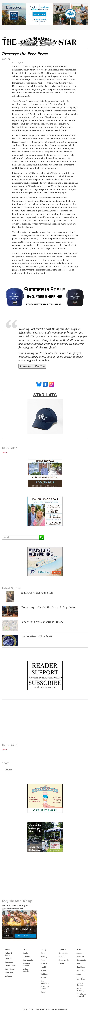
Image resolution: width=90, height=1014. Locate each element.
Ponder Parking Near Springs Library (42, 621)
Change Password (81, 979)
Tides (43, 992)
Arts (25, 950)
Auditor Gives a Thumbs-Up (37, 636)
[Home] (39, 41)
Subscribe (81, 971)
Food (43, 960)
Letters (61, 964)
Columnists (63, 953)
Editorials (62, 957)
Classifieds (81, 960)
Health (43, 967)
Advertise (80, 957)
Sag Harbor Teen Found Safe (37, 592)
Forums (8, 769)
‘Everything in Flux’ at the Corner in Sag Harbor (48, 607)
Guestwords (64, 960)
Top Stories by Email (81, 995)
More (79, 950)
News (7, 950)
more (4, 452)
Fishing (44, 957)
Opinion (62, 950)
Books (25, 953)
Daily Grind (9, 969)
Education (9, 973)
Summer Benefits (26, 965)
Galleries (26, 957)
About (79, 953)
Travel (43, 953)
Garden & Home (45, 987)
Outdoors (44, 974)
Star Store (81, 967)
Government (10, 966)
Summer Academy (80, 989)
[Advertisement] (45, 877)
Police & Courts (8, 954)
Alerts (79, 974)
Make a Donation (80, 984)
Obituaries (9, 959)
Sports (43, 978)
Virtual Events (26, 970)
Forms (79, 964)
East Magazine (45, 982)
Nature (43, 971)
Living (43, 950)
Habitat (44, 964)
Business (9, 962)
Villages (8, 976)
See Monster (28, 960)
